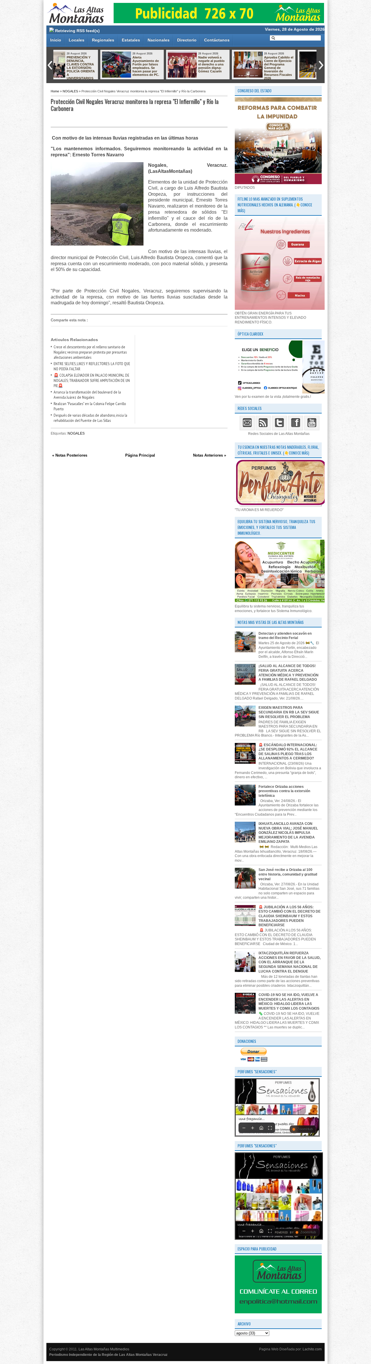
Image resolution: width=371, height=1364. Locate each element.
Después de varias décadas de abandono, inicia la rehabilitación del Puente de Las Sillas (90, 418)
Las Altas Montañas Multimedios (104, 1349)
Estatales (131, 40)
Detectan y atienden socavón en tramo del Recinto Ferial (285, 635)
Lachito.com (312, 1349)
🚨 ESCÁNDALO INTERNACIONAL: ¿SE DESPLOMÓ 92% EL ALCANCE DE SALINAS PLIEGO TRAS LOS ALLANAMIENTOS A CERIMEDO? (288, 752)
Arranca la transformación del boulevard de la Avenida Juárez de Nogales (87, 394)
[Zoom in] (252, 1128)
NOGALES (70, 91)
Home (55, 91)
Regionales (103, 40)
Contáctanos (217, 40)
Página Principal (140, 455)
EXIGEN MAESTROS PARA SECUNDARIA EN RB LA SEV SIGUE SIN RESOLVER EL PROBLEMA (289, 712)
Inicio (55, 40)
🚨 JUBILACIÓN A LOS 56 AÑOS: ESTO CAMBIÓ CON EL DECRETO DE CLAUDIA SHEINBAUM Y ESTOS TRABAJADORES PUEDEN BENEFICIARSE (290, 916)
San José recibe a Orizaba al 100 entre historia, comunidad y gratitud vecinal (288, 874)
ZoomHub (305, 1129)
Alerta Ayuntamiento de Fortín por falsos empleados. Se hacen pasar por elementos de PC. (100, 66)
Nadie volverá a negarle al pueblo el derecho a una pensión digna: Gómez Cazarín (166, 64)
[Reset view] (261, 1128)
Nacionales (159, 40)
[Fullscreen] (270, 1128)
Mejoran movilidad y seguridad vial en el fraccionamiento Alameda (299, 62)
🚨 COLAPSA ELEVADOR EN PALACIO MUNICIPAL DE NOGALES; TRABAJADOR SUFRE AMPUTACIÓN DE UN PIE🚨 (92, 380)
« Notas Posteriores (69, 455)
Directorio (187, 40)
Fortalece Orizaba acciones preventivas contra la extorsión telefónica (284, 791)
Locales (76, 40)
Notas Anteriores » (209, 455)
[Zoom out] (244, 1128)
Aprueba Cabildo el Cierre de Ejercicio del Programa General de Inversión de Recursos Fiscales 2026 (233, 68)
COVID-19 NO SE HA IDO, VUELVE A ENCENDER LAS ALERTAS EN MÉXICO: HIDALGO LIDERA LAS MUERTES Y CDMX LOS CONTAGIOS (289, 1001)
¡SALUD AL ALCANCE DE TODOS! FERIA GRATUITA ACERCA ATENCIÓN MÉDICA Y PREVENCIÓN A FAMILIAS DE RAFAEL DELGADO (289, 673)
